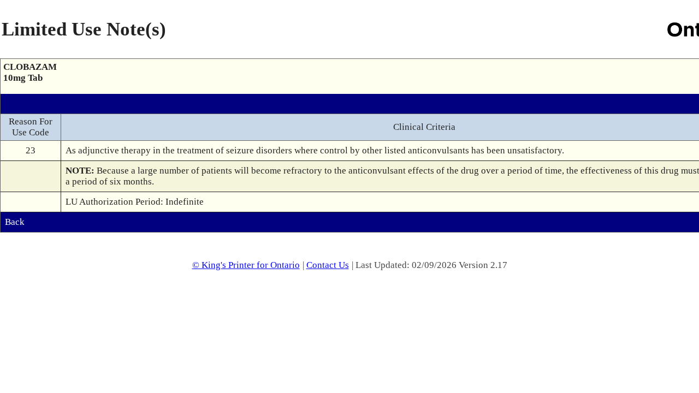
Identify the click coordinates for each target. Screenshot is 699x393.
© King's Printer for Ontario (246, 265)
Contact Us (327, 265)
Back (15, 222)
